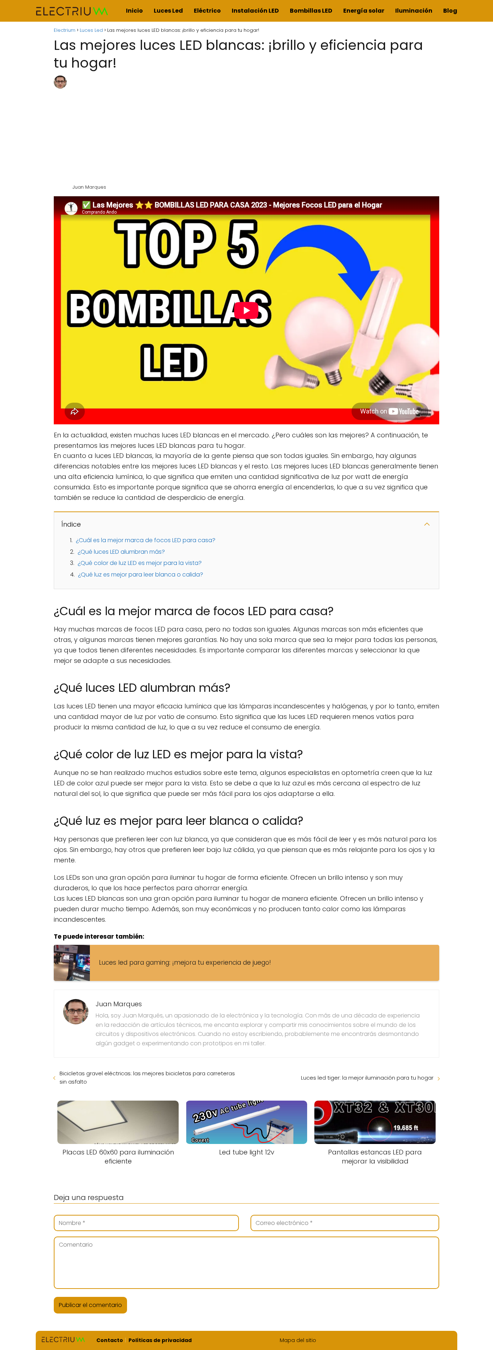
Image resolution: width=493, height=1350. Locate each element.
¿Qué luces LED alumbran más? (121, 552)
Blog (450, 11)
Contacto (109, 1340)
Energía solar (363, 11)
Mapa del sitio (298, 1340)
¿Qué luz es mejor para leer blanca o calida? (140, 574)
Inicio (134, 11)
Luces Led (168, 11)
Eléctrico (207, 11)
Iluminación (413, 11)
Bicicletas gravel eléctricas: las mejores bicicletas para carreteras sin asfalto (147, 1077)
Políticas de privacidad (160, 1340)
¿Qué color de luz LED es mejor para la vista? (140, 563)
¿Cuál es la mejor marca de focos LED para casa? (145, 540)
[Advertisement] (255, 129)
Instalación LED (255, 11)
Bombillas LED (311, 11)
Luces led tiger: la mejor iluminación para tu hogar (367, 1077)
